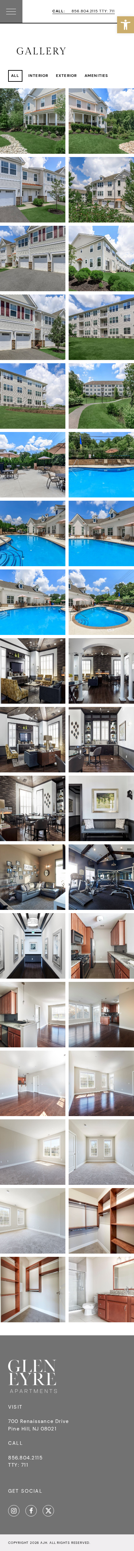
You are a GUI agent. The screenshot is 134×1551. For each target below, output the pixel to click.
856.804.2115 (25, 1458)
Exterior (66, 75)
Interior (38, 75)
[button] (125, 24)
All (15, 75)
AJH (43, 1543)
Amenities (96, 75)
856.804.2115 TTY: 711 (83, 11)
